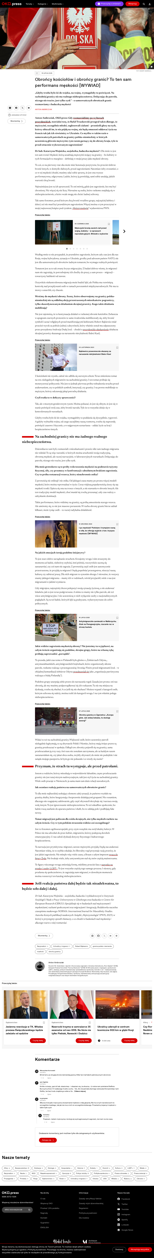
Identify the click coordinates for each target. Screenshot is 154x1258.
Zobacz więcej (80, 1091)
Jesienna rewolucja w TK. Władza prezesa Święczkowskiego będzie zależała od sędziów (24, 1030)
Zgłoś (49, 1078)
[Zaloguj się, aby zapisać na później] (44, 1023)
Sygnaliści (44, 1222)
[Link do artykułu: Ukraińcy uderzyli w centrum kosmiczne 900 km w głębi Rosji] (117, 1004)
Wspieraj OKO (46, 1203)
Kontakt (43, 1218)
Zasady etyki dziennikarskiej (91, 1203)
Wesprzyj (132, 4)
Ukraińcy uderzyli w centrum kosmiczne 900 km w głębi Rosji (115, 1028)
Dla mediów (84, 1218)
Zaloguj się (46, 1140)
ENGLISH (44, 1227)
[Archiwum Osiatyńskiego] (92, 1242)
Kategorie (42, 4)
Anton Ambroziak (56, 962)
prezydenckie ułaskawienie (96, 329)
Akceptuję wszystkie (140, 1249)
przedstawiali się (81, 672)
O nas (42, 1198)
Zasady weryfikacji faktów (90, 1198)
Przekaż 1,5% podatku (49, 1208)
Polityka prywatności (88, 1213)
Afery (145, 1022)
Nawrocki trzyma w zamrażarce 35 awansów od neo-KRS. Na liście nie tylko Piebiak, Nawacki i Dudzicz (71, 1030)
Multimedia (57, 4)
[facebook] (98, 935)
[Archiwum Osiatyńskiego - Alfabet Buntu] (62, 1242)
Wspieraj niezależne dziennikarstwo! (17, 1202)
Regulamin (83, 1208)
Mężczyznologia (80, 208)
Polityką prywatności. (37, 1250)
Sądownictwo (11, 1022)
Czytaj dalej (38, 1040)
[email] (110, 935)
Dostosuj (119, 1249)
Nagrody (44, 1213)
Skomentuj (15, 121)
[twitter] (104, 935)
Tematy (29, 4)
